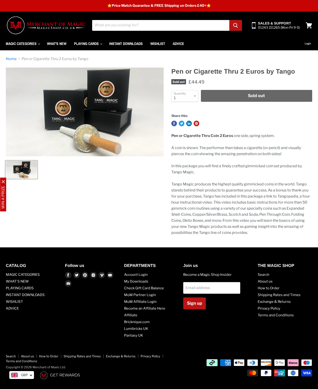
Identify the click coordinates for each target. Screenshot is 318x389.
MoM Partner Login (140, 295)
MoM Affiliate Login (140, 302)
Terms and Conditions (276, 315)
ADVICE (178, 43)
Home (11, 59)
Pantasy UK (133, 335)
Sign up (194, 303)
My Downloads (136, 281)
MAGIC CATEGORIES (21, 43)
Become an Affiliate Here (144, 308)
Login (308, 43)
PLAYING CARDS (87, 43)
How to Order (269, 288)
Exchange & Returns (274, 302)
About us (265, 281)
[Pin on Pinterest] (196, 123)
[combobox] (160, 25)
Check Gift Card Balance (144, 288)
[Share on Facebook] (174, 123)
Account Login (136, 275)
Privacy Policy (269, 308)
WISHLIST (157, 43)
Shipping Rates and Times (279, 295)
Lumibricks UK (136, 329)
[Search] (235, 25)
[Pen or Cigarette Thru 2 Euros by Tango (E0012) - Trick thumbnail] (21, 169)
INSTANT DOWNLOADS (126, 43)
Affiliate (130, 315)
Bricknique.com (137, 322)
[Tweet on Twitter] (181, 123)
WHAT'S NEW (56, 43)
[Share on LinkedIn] (189, 123)
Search (263, 275)
